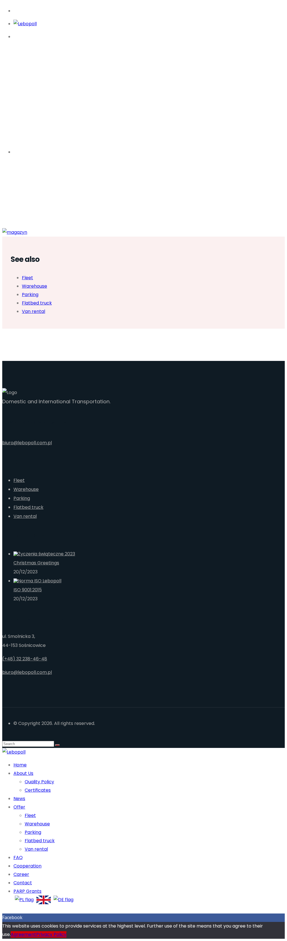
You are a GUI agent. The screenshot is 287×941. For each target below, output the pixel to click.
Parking (30, 294)
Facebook (12, 917)
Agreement (23, 934)
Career (21, 874)
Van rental (33, 311)
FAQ (18, 857)
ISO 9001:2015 (27, 590)
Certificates (38, 790)
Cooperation (27, 866)
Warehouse (34, 286)
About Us (23, 773)
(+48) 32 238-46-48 (24, 659)
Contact (22, 883)
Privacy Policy (51, 934)
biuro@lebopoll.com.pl (27, 442)
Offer (19, 807)
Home (20, 765)
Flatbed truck (37, 303)
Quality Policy (39, 782)
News (19, 798)
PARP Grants (27, 891)
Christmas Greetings (36, 563)
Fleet (27, 277)
